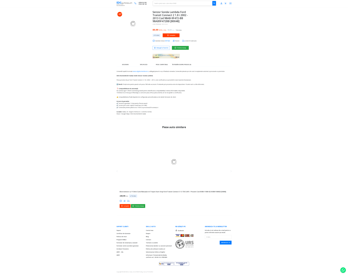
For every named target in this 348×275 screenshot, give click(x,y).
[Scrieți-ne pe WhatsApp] (343, 270)
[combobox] (184, 3)
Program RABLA (121, 240)
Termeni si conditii (152, 243)
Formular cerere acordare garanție (127, 246)
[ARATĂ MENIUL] (230, 3)
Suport (119, 230)
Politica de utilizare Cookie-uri (155, 249)
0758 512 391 (143, 2)
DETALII (167, 41)
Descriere (125, 64)
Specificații (143, 64)
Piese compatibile (162, 64)
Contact (148, 240)
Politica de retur (122, 236)
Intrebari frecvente (123, 249)
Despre (148, 233)
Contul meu (149, 230)
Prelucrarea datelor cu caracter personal (159, 246)
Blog (147, 236)
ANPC (118, 255)
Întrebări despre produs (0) (181, 64)
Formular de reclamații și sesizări (127, 243)
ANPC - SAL (120, 252)
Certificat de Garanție (123, 233)
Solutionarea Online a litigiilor (155, 252)
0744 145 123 (143, 4)
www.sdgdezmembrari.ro (141, 71)
